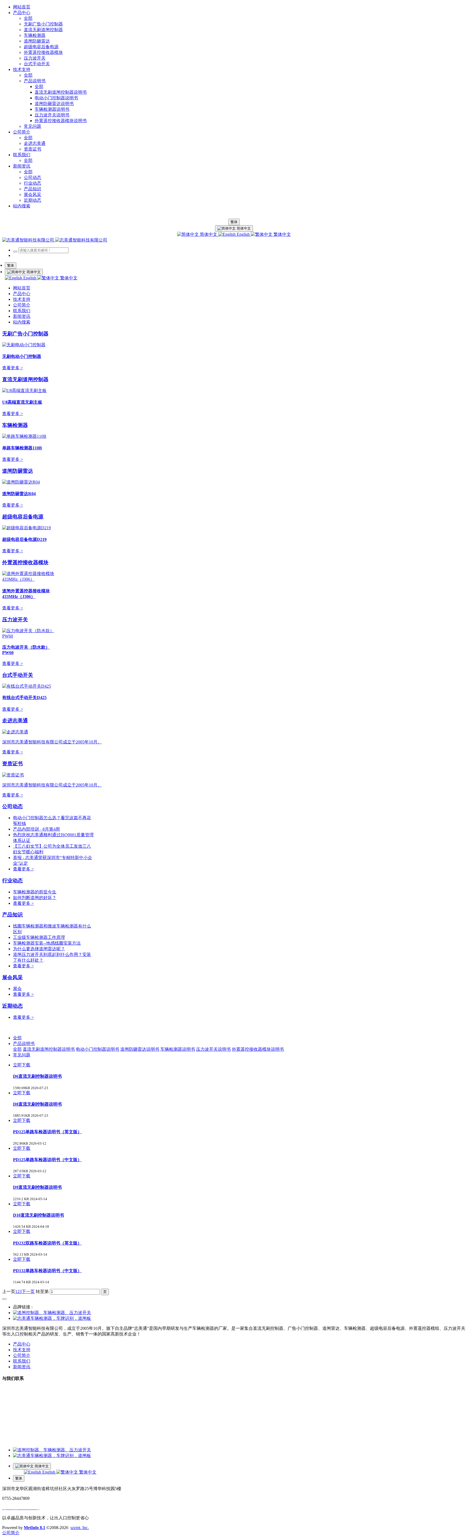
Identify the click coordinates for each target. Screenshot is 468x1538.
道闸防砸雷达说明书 (139, 1049)
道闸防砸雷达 (17, 471)
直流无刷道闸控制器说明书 (49, 1049)
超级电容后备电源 (22, 517)
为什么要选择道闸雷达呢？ (39, 948)
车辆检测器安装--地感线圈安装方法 (47, 943)
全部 (28, 18)
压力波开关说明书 (213, 1049)
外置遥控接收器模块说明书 (258, 1049)
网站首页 (21, 7)
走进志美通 (15, 720)
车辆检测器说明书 (177, 1049)
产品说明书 (24, 1043)
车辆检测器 (15, 425)
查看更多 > (12, 367)
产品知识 (12, 914)
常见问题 (21, 1055)
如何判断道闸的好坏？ (34, 897)
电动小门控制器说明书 (97, 1049)
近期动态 (12, 1006)
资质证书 (12, 763)
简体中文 (208, 234)
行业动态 (12, 880)
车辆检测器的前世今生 (34, 892)
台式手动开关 (17, 675)
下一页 (28, 1291)
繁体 (234, 222)
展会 (17, 988)
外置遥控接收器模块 (25, 562)
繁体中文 (281, 234)
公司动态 (12, 806)
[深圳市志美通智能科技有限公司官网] (54, 240)
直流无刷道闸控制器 (25, 379)
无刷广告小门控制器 (25, 334)
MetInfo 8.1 (34, 1527)
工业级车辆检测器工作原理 (39, 937)
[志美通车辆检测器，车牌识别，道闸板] (52, 1318)
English (243, 234)
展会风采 (12, 977)
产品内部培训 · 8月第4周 (36, 829)
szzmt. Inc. (79, 1527)
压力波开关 (15, 619)
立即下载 (21, 1065)
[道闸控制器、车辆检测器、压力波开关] (52, 1312)
